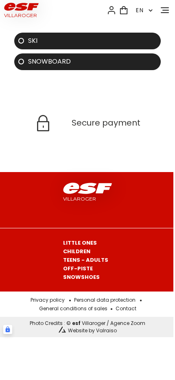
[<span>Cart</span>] (124, 10)
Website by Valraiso (92, 330)
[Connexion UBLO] (7, 329)
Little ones (80, 243)
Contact (126, 308)
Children (76, 251)
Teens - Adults (85, 260)
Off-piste (78, 268)
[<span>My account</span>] (111, 10)
